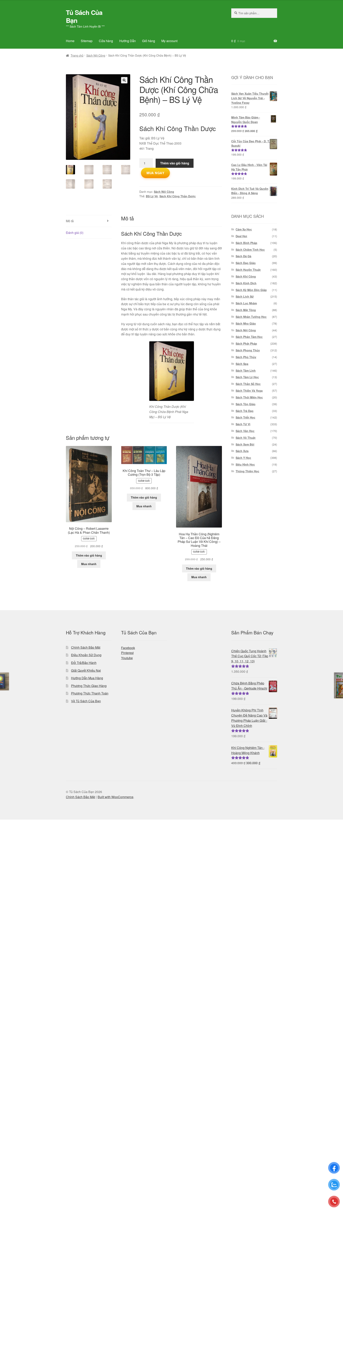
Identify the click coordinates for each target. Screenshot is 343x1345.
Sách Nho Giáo (246, 323)
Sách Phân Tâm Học (249, 337)
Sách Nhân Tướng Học (251, 317)
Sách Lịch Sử (245, 296)
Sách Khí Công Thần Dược (177, 196)
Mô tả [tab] (70, 221)
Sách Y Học (243, 458)
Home (70, 41)
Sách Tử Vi (243, 424)
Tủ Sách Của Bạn (84, 16)
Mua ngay (155, 173)
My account (169, 41)
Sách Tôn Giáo (245, 404)
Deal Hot (241, 236)
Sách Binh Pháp (246, 243)
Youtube (127, 658)
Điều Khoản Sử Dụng (86, 655)
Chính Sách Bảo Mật (85, 647)
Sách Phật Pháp (246, 343)
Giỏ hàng (148, 41)
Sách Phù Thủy (246, 357)
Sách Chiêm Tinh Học (250, 250)
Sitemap (86, 41)
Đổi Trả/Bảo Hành (83, 662)
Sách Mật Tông (246, 310)
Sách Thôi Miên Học (249, 397)
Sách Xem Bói (245, 444)
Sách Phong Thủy (248, 350)
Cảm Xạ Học (244, 229)
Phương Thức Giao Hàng (89, 685)
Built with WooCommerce (115, 797)
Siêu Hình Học (245, 464)
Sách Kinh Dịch (246, 283)
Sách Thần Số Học (248, 384)
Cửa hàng (106, 41)
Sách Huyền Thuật (248, 270)
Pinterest (127, 652)
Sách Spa (242, 364)
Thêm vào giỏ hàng (174, 163)
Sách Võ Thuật (245, 438)
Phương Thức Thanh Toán (89, 693)
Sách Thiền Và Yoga (249, 391)
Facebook (128, 647)
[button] (124, 80)
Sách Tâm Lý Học (247, 377)
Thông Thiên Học (247, 471)
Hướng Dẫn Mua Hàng (87, 678)
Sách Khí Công (246, 276)
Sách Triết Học (245, 417)
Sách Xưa (242, 451)
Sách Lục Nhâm (246, 303)
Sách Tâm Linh (246, 370)
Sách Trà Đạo (244, 411)
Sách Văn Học (245, 431)
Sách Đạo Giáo (246, 263)
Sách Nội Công (95, 55)
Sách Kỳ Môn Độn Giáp (251, 290)
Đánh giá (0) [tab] (74, 232)
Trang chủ (77, 55)
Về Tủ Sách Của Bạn (86, 701)
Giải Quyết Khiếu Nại (86, 670)
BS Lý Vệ (152, 196)
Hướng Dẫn (127, 41)
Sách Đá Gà (243, 256)
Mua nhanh (88, 564)
